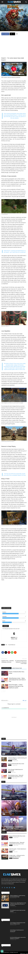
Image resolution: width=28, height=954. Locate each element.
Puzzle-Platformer (11, 644)
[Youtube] (14, 888)
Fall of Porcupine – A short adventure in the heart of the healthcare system (16, 686)
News (4, 753)
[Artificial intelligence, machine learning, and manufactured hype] (4, 759)
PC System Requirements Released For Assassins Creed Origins (21, 662)
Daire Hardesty (9, 753)
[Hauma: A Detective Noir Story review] (4, 673)
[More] (16, 34)
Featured (10, 760)
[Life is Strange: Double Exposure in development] (4, 771)
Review (5, 5)
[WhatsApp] (12, 652)
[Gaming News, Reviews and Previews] (14, 2)
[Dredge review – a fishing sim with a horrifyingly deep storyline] (4, 857)
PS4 (6, 644)
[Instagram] (5, 888)
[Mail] (7, 888)
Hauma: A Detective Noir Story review (16, 763)
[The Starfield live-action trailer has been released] (5, 913)
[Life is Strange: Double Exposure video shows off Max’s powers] (14, 748)
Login (25, 700)
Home (2, 5)
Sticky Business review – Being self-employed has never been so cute (17, 680)
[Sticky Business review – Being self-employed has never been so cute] (4, 679)
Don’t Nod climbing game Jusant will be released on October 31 (13, 827)
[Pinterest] (9, 652)
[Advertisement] (14, 45)
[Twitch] (9, 888)
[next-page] (4, 691)
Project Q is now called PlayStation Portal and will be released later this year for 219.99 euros (18, 904)
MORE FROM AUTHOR (17, 668)
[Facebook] (2, 652)
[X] (5, 652)
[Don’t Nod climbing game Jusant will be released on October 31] (14, 824)
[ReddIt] (15, 652)
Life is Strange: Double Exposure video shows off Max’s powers (13, 796)
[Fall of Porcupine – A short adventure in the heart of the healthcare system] (4, 686)
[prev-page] (2, 691)
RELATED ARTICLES (6, 668)
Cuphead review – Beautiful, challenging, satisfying (7, 661)
